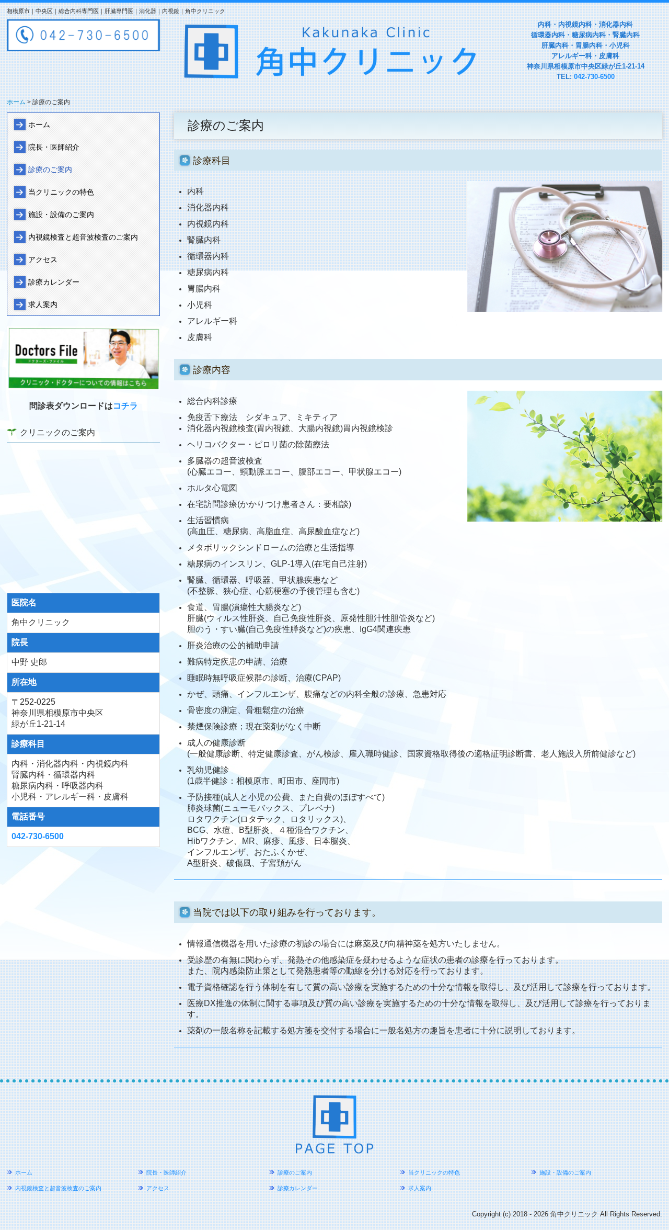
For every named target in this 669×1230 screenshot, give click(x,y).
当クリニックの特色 (61, 192)
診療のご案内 (50, 169)
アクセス (42, 259)
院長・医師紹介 (53, 147)
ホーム (39, 124)
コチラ (125, 405)
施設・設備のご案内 (61, 214)
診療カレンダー (53, 282)
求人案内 (42, 304)
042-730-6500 (594, 77)
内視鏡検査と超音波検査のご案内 (83, 237)
